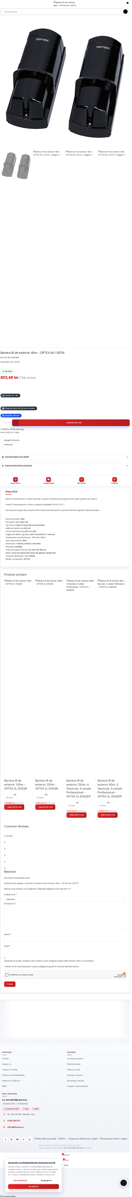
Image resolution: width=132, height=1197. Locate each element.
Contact (5, 1059)
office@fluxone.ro (15, 1127)
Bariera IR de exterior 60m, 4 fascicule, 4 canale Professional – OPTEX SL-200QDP (110, 788)
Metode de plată (74, 1064)
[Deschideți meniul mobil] (3, 3)
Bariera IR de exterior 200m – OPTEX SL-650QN (46, 784)
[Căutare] (125, 11)
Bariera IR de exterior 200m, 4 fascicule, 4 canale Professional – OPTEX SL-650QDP (79, 788)
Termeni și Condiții (9, 1070)
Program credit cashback (77, 1086)
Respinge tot (46, 1180)
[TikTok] (23, 1139)
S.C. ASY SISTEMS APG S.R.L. (72, 1148)
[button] (14, 807)
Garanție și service (74, 1075)
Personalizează (20, 1180)
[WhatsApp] (29, 1139)
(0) (15, 794)
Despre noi (6, 1064)
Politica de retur (73, 1070)
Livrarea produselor (75, 1059)
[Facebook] (5, 1139)
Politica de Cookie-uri (11, 1081)
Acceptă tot (33, 1186)
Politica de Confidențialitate (13, 1075)
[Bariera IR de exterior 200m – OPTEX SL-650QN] (49, 675)
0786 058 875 (13, 1121)
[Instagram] (11, 1139)
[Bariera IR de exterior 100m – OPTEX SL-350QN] (18, 675)
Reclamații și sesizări (75, 1081)
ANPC (4, 1086)
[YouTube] (17, 1139)
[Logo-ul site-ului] (65, 3)
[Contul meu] (121, 3)
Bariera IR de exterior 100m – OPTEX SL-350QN (15, 784)
